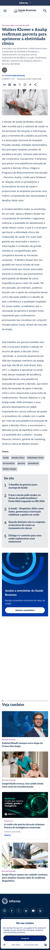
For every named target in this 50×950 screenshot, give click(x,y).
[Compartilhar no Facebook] (30, 84)
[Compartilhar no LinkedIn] (14, 84)
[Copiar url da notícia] (4, 84)
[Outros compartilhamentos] (35, 84)
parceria (21, 463)
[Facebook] (11, 910)
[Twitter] (18, 910)
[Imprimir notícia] (9, 84)
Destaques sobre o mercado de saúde (15, 25)
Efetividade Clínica (35, 457)
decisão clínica (18, 457)
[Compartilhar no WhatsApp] (25, 84)
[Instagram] (4, 910)
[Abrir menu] (5, 11)
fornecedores (9, 463)
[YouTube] (33, 910)
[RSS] (40, 910)
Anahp (6, 457)
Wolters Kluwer (9, 469)
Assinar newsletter (25, 610)
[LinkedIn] (26, 910)
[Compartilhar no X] (19, 84)
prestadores (33, 463)
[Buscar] (45, 11)
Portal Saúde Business (15, 75)
